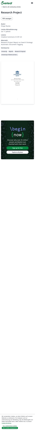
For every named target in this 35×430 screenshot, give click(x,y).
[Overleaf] (6, 3)
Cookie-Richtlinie (6, 423)
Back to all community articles (11, 7)
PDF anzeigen (6, 18)
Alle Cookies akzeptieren (10, 428)
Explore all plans (17, 152)
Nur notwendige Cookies (10, 426)
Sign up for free (17, 148)
